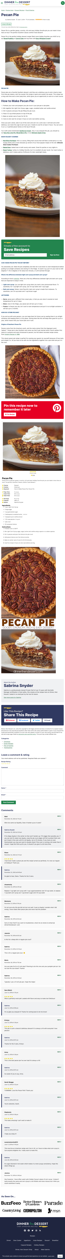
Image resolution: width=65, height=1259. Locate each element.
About (37, 1249)
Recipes (32, 1236)
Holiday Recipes (39, 1245)
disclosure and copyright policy (27, 734)
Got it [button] (60, 1256)
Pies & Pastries (30, 10)
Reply (59, 816)
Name (3, 788)
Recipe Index (9, 10)
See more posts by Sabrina (12, 697)
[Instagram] (36, 1230)
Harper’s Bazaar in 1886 (12, 334)
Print (33, 475)
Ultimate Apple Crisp (39, 133)
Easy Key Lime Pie (10, 133)
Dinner (9, 1240)
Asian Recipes (37, 1240)
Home (3, 10)
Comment (4, 767)
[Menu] (2, 3)
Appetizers (27, 1240)
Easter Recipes (8, 743)
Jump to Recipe (6, 24)
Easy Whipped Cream (43, 38)
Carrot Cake (20, 38)
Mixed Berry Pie (21, 133)
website (16, 278)
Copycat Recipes (26, 1245)
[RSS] (40, 1230)
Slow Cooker (17, 1240)
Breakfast (55, 1240)
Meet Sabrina (45, 1249)
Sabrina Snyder (11, 19)
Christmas (7, 741)
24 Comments (30, 19)
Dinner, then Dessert (17, 3)
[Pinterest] (25, 1230)
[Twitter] (32, 1230)
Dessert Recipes (19, 10)
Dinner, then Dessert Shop (23, 1249)
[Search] (63, 3)
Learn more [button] (51, 1256)
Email (3, 795)
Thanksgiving (8, 747)
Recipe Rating (5, 761)
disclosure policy (23, 27)
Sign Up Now (54, 255)
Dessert (47, 1240)
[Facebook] (29, 1230)
